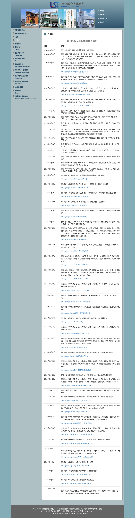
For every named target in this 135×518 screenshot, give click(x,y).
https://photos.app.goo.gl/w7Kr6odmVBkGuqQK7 (77, 443)
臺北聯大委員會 (20, 33)
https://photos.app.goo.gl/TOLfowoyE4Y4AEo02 (76, 423)
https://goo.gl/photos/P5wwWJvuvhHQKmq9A (76, 400)
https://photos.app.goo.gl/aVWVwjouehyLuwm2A (77, 457)
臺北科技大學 (102, 14)
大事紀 (17, 40)
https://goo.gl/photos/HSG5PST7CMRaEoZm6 (76, 370)
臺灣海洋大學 (102, 22)
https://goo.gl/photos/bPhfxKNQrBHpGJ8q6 (75, 251)
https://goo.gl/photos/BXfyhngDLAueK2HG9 (75, 347)
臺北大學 (101, 11)
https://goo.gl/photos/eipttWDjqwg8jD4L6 (74, 72)
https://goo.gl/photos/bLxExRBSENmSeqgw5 (75, 301)
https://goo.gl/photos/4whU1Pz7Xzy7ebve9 (75, 356)
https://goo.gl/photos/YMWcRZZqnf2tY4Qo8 (75, 94)
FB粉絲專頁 (19, 87)
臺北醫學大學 (102, 18)
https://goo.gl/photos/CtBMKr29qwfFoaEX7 (75, 279)
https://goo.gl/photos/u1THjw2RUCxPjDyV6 (75, 313)
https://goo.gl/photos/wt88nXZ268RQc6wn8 (75, 333)
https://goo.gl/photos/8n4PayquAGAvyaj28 (74, 179)
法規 (16, 37)
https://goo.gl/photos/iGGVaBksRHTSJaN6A (75, 188)
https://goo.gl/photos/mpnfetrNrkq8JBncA (74, 83)
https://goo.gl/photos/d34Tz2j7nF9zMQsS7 (74, 205)
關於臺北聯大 (20, 30)
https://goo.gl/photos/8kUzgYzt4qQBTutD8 (75, 106)
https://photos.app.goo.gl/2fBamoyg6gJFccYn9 (76, 483)
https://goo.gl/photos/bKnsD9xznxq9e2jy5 (74, 196)
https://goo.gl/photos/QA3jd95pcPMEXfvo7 (75, 290)
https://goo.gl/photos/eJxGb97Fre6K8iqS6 (74, 265)
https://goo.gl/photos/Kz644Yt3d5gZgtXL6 (74, 322)
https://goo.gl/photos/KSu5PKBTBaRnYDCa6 (76, 385)
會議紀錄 (18, 44)
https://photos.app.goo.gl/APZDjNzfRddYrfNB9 (76, 466)
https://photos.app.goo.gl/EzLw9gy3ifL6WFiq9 (76, 474)
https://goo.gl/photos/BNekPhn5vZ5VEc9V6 (75, 239)
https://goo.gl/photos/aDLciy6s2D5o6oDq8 (74, 412)
